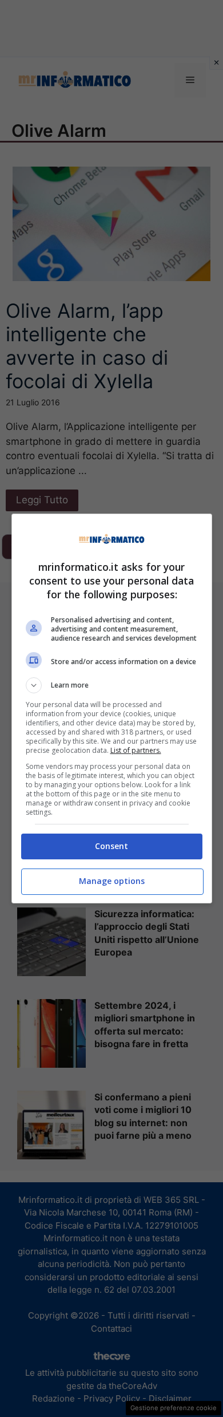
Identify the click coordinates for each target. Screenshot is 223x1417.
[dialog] (111, 708)
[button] (112, 685)
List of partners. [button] (135, 750)
